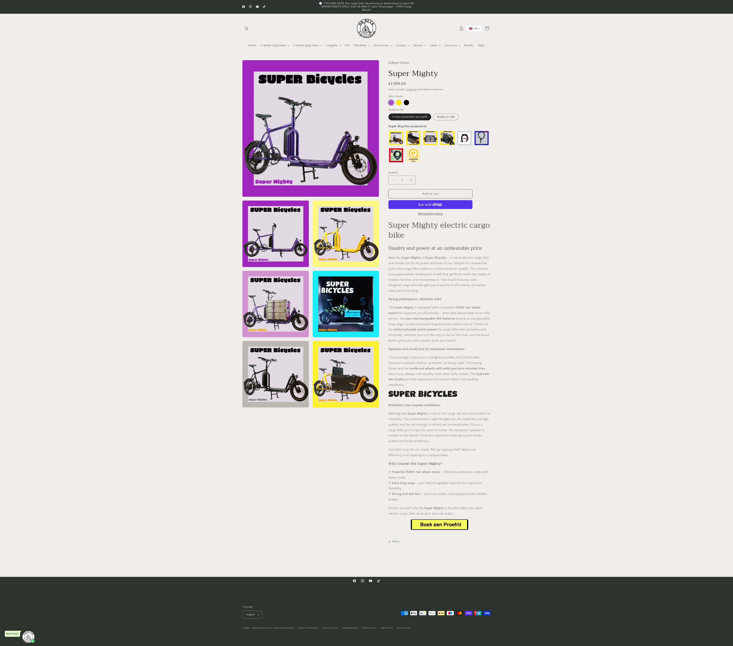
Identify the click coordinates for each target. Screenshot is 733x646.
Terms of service (330, 628)
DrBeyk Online (265, 628)
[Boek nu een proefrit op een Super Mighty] (439, 529)
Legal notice (387, 628)
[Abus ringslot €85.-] (464, 138)
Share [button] (396, 541)
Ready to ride (445, 116)
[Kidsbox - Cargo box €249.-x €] (396, 138)
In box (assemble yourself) (409, 116)
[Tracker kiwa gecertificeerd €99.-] (413, 155)
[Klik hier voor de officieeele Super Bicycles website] (422, 396)
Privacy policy (369, 628)
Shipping (411, 89)
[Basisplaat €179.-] (430, 138)
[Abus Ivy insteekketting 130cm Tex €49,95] (481, 138)
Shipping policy (350, 628)
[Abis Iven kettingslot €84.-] (396, 155)
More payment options (430, 213)
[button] (246, 28)
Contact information (308, 628)
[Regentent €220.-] (447, 138)
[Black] (406, 102)
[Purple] (391, 102)
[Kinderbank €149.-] (413, 138)
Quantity (393, 172)
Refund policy (404, 628)
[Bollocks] (398, 102)
